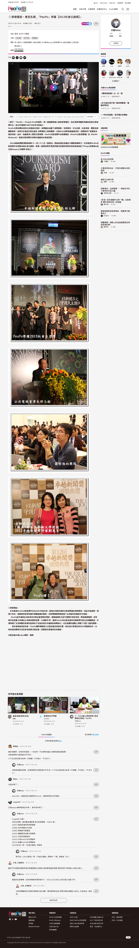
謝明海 (15, 746)
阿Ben (15, 779)
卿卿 (14, 719)
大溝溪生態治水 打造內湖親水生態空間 (115, 169)
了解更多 (116, 43)
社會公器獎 (37, 42)
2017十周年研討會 (96, 920)
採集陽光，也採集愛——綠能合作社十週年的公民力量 (115, 189)
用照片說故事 (74, 926)
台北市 (21, 34)
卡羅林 (106, 161)
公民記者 (75, 42)
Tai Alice (46, 719)
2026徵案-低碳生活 (96, 917)
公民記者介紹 (53, 926)
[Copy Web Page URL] (24, 57)
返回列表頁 (53, 900)
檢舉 (96, 23)
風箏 (103, 66)
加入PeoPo (104, 3)
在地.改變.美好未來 (96, 923)
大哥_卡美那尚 (18, 863)
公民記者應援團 (54, 923)
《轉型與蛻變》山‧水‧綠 (112, 93)
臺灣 (16, 34)
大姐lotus (78, 721)
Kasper (106, 216)
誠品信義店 (67, 42)
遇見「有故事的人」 (97, 926)
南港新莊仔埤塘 (50, 716)
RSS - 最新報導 (117, 917)
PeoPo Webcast (55, 920)
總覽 (75, 9)
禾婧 (105, 173)
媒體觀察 (35, 38)
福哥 (105, 182)
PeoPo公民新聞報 (55, 917)
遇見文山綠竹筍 (107, 179)
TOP (128, 937)
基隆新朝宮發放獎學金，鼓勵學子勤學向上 (115, 212)
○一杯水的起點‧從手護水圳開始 (114, 115)
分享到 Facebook (96, 64)
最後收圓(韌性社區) (21, 716)
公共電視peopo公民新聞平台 (51, 42)
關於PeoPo (32, 917)
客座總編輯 (53, 929)
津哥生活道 (107, 193)
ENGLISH (112, 3)
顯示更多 (17, 46)
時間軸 (31, 923)
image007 (17, 802)
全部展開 (115, 81)
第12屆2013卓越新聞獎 (23, 42)
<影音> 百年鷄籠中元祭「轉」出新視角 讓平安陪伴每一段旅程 (116, 200)
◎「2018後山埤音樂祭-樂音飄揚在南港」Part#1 (86, 717)
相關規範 (32, 920)
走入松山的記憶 (107, 159)
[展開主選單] (128, 9)
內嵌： (12, 117)
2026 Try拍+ (74, 917)
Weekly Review (34, 926)
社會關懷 (18, 38)
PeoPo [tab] (46, 735)
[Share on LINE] (20, 57)
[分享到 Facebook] (13, 57)
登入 (96, 3)
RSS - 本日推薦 (117, 920)
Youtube (16, 919)
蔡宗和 (106, 204)
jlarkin (128, 66)
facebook (10, 919)
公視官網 (120, 3)
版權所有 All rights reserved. (19, 50)
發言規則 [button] (96, 735)
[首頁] (17, 9)
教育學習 (27, 38)
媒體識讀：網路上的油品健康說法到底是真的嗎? (115, 223)
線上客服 (128, 3)
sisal (111, 66)
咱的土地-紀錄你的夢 (77, 923)
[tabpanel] (53, 817)
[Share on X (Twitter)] (17, 57)
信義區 (26, 34)
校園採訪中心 (102, 9)
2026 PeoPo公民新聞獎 (78, 920)
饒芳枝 (106, 227)
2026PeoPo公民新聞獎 (109, 147)
